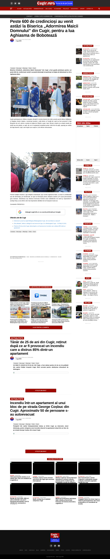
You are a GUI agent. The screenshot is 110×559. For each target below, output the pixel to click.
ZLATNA (68, 550)
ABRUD (21, 550)
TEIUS (62, 550)
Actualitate (27, 8)
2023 (28, 256)
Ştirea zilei (80, 160)
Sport (82, 8)
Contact (29, 16)
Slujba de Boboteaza (16, 258)
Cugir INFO (19, 41)
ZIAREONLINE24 (87, 550)
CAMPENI (42, 550)
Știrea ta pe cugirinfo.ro (43, 16)
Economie (57, 8)
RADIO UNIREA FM (76, 550)
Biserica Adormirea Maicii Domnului (40, 256)
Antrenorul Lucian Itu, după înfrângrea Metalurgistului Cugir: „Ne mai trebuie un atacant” (37, 220)
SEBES (57, 550)
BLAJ (37, 550)
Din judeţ (48, 8)
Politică (66, 8)
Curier (88, 160)
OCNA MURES (50, 550)
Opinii (87, 126)
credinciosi (54, 256)
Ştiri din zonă (55, 13)
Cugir (59, 256)
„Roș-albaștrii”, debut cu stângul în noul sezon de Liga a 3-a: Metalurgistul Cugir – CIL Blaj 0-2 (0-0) (40, 223)
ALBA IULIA (31, 550)
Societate (74, 8)
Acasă (19, 8)
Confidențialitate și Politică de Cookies (68, 16)
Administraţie (38, 8)
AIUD (26, 550)
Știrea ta (90, 8)
